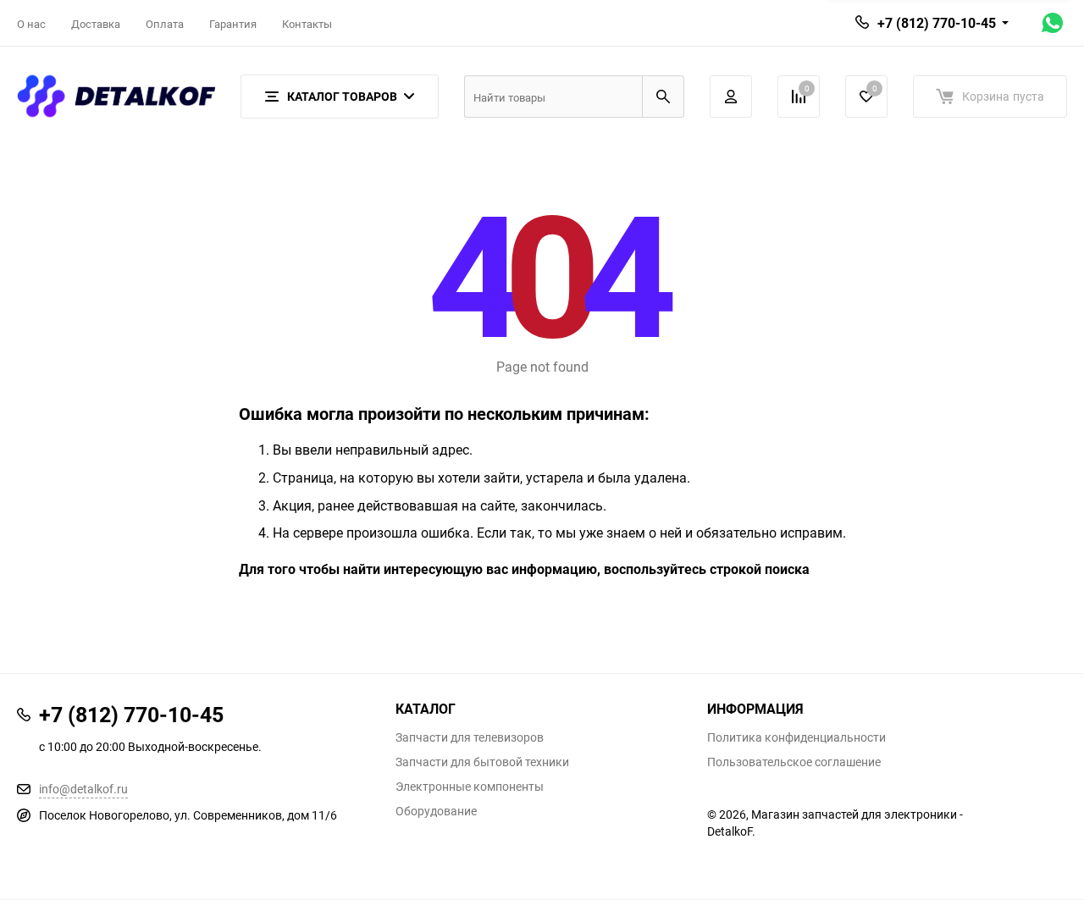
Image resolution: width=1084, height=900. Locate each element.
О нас (31, 23)
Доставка (95, 23)
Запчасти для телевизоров (469, 737)
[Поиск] (663, 96)
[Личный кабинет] (731, 96)
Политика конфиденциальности (796, 737)
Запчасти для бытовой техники (482, 762)
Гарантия (233, 23)
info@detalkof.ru (83, 789)
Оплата (165, 23)
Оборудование (436, 811)
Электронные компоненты (469, 786)
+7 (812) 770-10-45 (936, 23)
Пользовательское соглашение (794, 762)
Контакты (307, 23)
